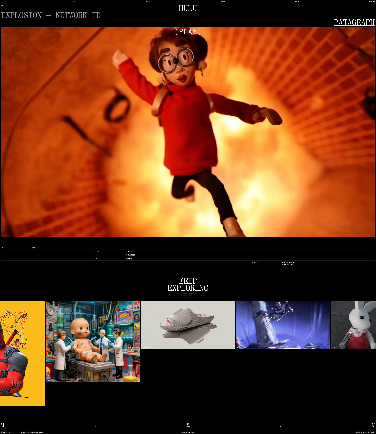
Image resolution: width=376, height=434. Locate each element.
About (223, 1)
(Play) (188, 32)
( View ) (188, 325)
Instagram (358, 432)
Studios (148, 1)
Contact (372, 1)
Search (372, 432)
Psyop (297, 1)
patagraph (354, 22)
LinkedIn (366, 432)
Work (74, 1)
